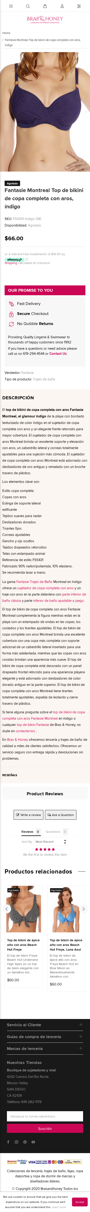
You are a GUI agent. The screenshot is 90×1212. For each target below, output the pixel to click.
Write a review (31, 815)
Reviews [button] (27, 831)
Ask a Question (63, 815)
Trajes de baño (44, 379)
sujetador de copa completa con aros (45, 588)
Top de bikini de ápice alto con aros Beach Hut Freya (23, 945)
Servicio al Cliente (24, 1025)
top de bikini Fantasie (33, 724)
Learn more (59, 1207)
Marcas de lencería (25, 1049)
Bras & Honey (17, 739)
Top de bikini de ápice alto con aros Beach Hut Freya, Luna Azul (66, 945)
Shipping (11, 263)
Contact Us (58, 353)
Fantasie (27, 372)
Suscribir (45, 1128)
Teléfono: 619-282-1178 (24, 1101)
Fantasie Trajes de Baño (34, 581)
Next (85, 112)
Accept (79, 1202)
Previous (4, 112)
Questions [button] (53, 831)
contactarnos (25, 730)
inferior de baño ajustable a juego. (58, 600)
